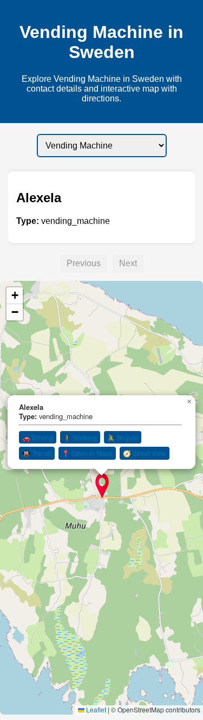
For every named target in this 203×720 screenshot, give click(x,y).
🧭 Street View (144, 453)
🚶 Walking (80, 437)
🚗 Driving (37, 437)
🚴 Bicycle (122, 437)
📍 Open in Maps (87, 453)
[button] (102, 485)
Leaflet (95, 709)
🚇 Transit (36, 453)
